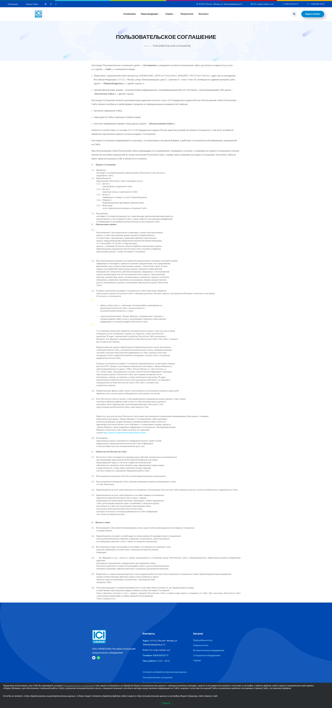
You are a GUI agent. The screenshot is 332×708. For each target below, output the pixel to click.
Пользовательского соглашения (78, 686)
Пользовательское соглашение (157, 677)
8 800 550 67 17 (160, 655)
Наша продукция (149, 14)
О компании (129, 14)
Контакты (204, 14)
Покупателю (187, 14)
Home (146, 46)
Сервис (169, 14)
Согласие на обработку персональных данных (165, 672)
